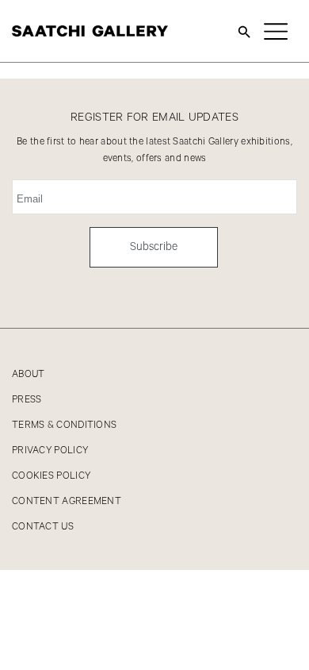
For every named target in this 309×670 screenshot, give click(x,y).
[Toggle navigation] (275, 31)
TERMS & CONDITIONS (64, 425)
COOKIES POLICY (51, 476)
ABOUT (28, 374)
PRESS (27, 400)
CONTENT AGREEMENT (66, 501)
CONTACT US (43, 527)
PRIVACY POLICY (50, 450)
